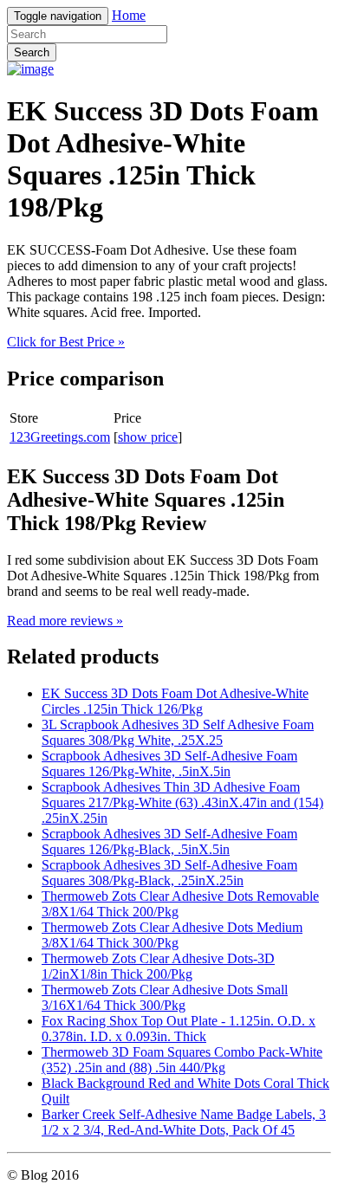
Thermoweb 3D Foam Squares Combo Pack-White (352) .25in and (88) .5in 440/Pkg (182, 1060)
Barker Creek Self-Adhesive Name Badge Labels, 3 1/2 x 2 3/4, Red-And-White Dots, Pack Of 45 (184, 1122)
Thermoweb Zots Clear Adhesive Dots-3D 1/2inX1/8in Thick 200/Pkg (158, 966)
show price (148, 437)
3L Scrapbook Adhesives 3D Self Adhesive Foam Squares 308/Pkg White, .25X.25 (178, 732)
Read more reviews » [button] (65, 620)
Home (129, 15)
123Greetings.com (60, 437)
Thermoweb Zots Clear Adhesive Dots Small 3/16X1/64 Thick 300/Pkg (165, 997)
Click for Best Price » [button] (66, 341)
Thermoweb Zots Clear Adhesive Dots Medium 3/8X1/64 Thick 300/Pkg (172, 935)
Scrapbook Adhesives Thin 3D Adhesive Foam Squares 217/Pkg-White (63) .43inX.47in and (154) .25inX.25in (182, 802)
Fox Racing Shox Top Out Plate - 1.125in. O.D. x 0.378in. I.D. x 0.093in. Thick (178, 1028)
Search (31, 52)
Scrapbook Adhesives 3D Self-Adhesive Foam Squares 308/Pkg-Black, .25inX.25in (169, 872)
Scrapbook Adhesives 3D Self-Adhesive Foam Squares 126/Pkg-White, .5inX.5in (169, 763)
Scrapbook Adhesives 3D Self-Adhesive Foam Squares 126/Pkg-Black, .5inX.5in (169, 841)
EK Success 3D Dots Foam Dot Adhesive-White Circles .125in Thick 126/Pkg (175, 701)
